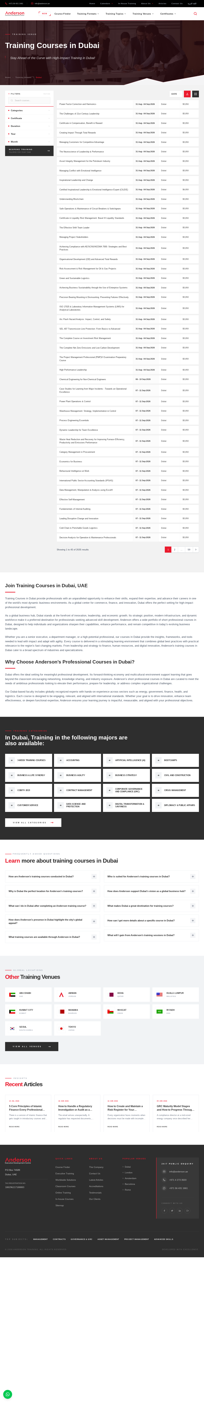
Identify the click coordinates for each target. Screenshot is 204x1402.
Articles (162, 3)
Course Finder (63, 13)
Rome (128, 1189)
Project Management (136, 1239)
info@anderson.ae (42, 3)
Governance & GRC (81, 1239)
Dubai (128, 1167)
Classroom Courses (65, 1186)
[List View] (195, 94)
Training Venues (23, 77)
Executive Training (64, 1173)
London (128, 1172)
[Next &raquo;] (196, 550)
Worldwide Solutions (65, 1180)
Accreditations (96, 1186)
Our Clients (94, 1199)
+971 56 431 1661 (16, 3)
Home (92, 3)
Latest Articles (96, 1180)
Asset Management (108, 1239)
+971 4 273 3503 (177, 1180)
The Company (96, 1167)
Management (40, 1239)
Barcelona (130, 1184)
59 (189, 549)
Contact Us (177, 3)
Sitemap (59, 1205)
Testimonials (95, 1192)
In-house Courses (64, 1199)
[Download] (187, 94)
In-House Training (127, 3)
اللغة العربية (192, 3)
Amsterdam (130, 1178)
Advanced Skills (163, 1239)
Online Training (63, 1192)
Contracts (59, 1239)
